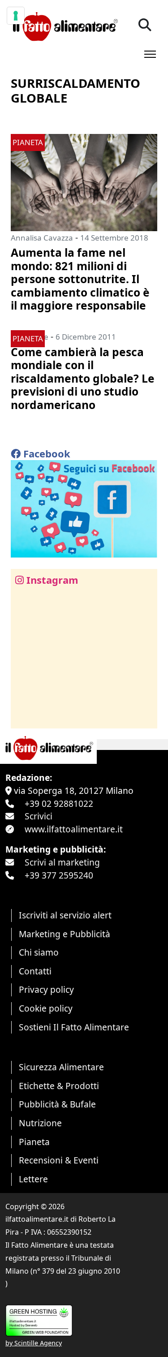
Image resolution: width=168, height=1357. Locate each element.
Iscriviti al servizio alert (65, 915)
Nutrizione (40, 1123)
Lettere (33, 1179)
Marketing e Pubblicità (64, 934)
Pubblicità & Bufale (57, 1104)
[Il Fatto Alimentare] (64, 25)
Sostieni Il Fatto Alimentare (74, 1027)
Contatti (35, 971)
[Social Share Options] (24, 716)
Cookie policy (46, 1008)
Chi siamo (39, 952)
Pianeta (34, 1142)
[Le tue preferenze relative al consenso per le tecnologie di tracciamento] (15, 15)
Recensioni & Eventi (59, 1160)
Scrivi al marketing (62, 862)
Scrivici (38, 816)
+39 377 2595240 (59, 875)
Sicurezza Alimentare (61, 1067)
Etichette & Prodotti (59, 1086)
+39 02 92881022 (59, 803)
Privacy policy (46, 989)
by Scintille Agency (33, 1343)
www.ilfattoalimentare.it (74, 829)
